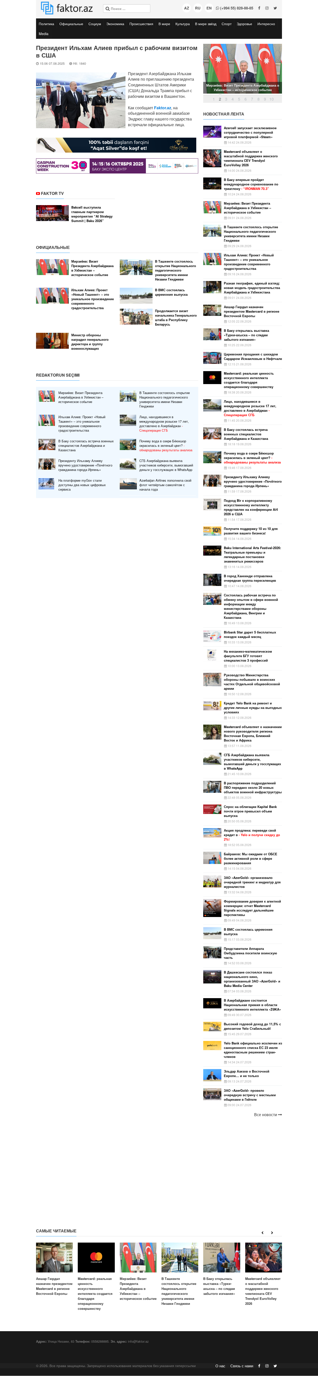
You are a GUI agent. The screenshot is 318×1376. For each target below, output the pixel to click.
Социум (94, 23)
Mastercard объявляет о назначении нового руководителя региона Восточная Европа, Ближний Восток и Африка (253, 734)
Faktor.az (162, 108)
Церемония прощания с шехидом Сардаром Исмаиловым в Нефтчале (253, 356)
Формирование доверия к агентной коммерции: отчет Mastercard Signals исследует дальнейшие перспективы (252, 908)
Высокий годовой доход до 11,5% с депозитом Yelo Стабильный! (252, 1026)
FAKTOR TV (52, 193)
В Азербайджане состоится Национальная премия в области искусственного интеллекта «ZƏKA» (252, 1005)
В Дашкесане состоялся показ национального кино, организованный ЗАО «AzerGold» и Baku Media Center (252, 979)
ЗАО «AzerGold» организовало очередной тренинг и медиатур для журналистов (252, 882)
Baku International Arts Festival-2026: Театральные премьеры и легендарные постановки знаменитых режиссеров (252, 555)
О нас (220, 1365)
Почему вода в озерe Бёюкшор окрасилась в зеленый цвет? (165, 445)
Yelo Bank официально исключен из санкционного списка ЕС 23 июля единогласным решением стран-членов (253, 1050)
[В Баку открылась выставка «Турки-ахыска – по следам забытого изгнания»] (221, 1269)
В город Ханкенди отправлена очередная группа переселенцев (250, 578)
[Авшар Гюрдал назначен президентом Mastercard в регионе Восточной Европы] (54, 1269)
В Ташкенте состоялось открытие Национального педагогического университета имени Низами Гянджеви (175, 270)
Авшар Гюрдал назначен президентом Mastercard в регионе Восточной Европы (251, 311)
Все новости (266, 1114)
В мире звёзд (205, 23)
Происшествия (141, 23)
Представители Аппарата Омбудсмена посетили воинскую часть (250, 953)
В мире (164, 23)
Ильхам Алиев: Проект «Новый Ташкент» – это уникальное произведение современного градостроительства (92, 299)
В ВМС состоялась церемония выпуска (171, 292)
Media (43, 33)
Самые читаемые (56, 1231)
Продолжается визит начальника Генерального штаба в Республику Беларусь (176, 318)
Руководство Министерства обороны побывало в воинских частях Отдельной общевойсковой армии (252, 682)
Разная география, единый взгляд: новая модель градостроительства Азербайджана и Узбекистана (252, 287)
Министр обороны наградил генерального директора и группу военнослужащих (90, 342)
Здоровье (244, 23)
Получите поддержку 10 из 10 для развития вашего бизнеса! (251, 530)
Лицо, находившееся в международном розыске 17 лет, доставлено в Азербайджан (164, 424)
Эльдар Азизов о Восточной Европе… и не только (246, 1073)
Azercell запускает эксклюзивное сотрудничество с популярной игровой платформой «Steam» (250, 132)
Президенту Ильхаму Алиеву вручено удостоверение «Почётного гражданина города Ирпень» (85, 465)
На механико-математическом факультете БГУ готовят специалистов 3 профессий (248, 656)
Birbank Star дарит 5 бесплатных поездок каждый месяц (250, 634)
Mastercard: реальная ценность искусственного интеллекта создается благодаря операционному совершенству (249, 380)
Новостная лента (223, 114)
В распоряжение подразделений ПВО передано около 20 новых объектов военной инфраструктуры (253, 787)
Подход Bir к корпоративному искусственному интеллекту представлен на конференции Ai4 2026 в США (251, 507)
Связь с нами (241, 1365)
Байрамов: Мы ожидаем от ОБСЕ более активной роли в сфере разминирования (250, 858)
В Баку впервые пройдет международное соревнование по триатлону (251, 184)
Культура (182, 23)
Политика (46, 23)
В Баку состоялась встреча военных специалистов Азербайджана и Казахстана (86, 445)
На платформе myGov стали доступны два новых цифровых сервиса (82, 485)
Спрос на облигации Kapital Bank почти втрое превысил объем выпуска (250, 811)
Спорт (227, 23)
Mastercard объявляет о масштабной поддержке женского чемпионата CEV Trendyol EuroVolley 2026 (251, 158)
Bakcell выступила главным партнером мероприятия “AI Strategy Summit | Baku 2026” (92, 214)
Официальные (71, 23)
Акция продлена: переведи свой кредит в (252, 835)
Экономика (115, 23)
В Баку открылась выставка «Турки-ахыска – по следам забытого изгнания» (246, 335)
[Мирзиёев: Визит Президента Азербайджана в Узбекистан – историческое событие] (138, 1272)
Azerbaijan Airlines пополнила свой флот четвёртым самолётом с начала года (165, 485)
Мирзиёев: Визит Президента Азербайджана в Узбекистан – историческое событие (92, 268)
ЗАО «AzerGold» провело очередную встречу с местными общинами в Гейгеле (250, 1095)
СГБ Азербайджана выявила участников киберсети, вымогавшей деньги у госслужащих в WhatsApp (166, 465)
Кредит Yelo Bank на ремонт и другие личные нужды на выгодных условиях (253, 707)
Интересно (266, 23)
